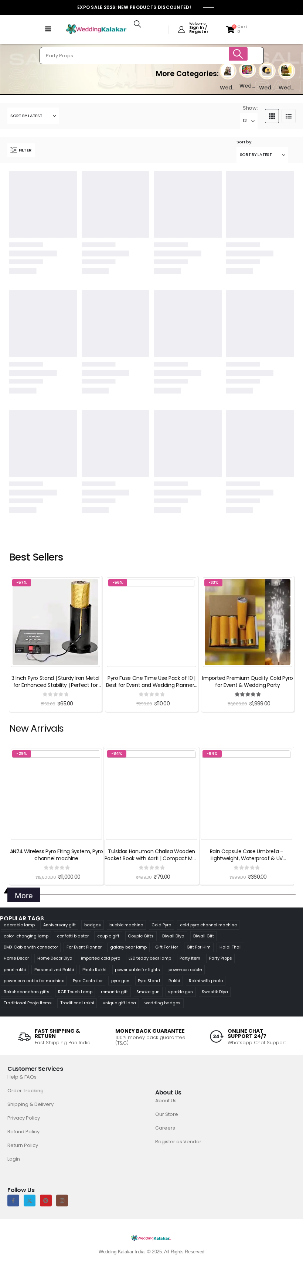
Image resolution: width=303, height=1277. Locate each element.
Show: (250, 108)
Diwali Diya (173, 936)
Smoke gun (148, 992)
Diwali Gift (203, 936)
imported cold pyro (100, 958)
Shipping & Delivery (30, 1104)
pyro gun (120, 981)
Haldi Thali (230, 947)
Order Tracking (25, 1090)
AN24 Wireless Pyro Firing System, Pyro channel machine (56, 855)
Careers (165, 1127)
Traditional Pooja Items (28, 1003)
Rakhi (174, 981)
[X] (29, 1200)
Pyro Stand (149, 981)
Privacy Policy (23, 1117)
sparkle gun (180, 992)
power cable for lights (137, 970)
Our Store (166, 1114)
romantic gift (114, 992)
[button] (137, 24)
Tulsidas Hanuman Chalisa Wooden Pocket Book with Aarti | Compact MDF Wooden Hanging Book (151, 858)
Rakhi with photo (206, 981)
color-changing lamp (26, 936)
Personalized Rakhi (54, 970)
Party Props (220, 958)
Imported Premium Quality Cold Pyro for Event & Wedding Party (247, 681)
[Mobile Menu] (48, 29)
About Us (166, 1100)
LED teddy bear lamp (150, 958)
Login (13, 1158)
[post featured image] (228, 71)
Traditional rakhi (77, 1003)
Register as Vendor (178, 1141)
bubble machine (126, 925)
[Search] (238, 54)
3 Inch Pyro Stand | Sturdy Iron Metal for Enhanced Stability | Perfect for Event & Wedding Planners (55, 685)
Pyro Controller (88, 981)
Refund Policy (23, 1131)
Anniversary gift (59, 925)
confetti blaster (73, 936)
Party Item (190, 958)
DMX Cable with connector (31, 947)
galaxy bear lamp (128, 947)
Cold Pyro (161, 925)
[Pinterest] (46, 1200)
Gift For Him (199, 947)
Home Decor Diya (54, 958)
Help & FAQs (22, 1076)
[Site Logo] (96, 29)
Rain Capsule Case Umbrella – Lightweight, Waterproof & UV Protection (246, 858)
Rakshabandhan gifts (27, 992)
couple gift (108, 936)
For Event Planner (84, 947)
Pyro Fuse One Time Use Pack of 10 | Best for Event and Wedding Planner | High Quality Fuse (151, 685)
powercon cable (185, 970)
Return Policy (22, 1145)
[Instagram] (62, 1200)
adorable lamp (19, 925)
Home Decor (16, 958)
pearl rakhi (15, 970)
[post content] (55, 622)
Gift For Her (166, 947)
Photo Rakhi (94, 970)
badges (92, 925)
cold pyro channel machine (208, 925)
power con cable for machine (34, 981)
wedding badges (162, 1003)
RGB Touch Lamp (75, 992)
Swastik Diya (215, 992)
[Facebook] (13, 1200)
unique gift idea (119, 1003)
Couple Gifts (141, 936)
